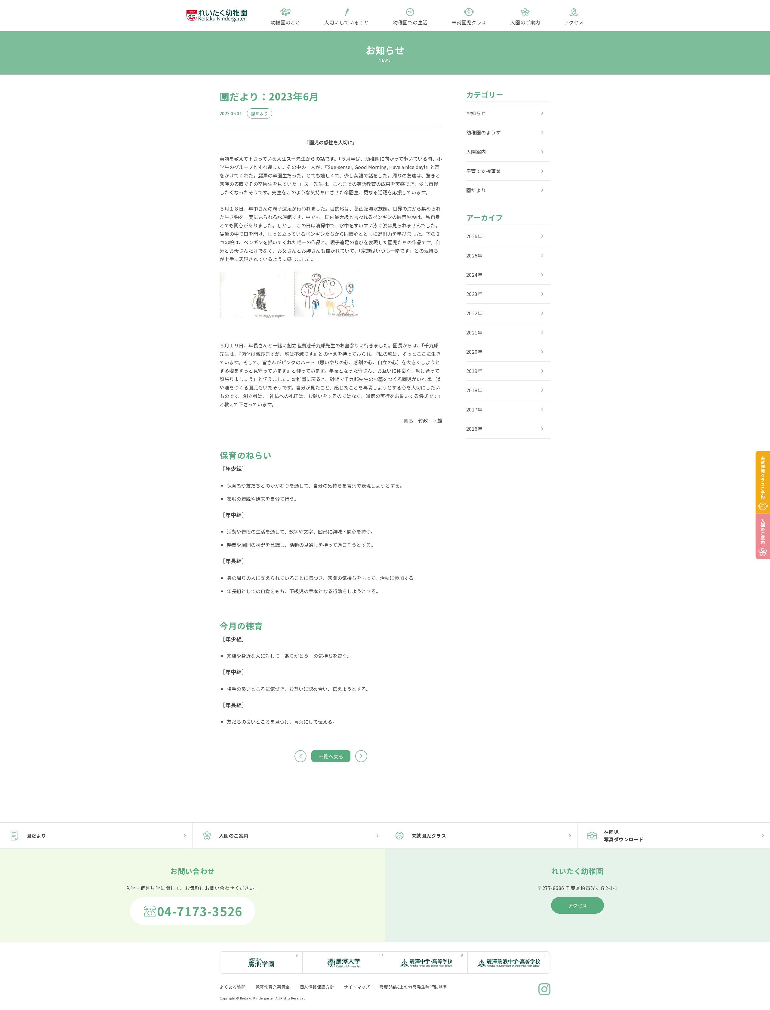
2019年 (474, 370)
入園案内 (476, 151)
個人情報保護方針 (317, 987)
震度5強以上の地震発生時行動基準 (413, 987)
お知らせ (476, 113)
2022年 (474, 313)
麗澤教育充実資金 (272, 987)
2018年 (474, 390)
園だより (476, 190)
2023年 (474, 293)
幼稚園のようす (483, 132)
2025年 (474, 255)
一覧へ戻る (331, 756)
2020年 (474, 351)
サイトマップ (357, 987)
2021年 (474, 332)
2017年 (474, 409)
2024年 (474, 274)
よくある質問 (233, 987)
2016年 (474, 428)
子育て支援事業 (483, 170)
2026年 (474, 236)
